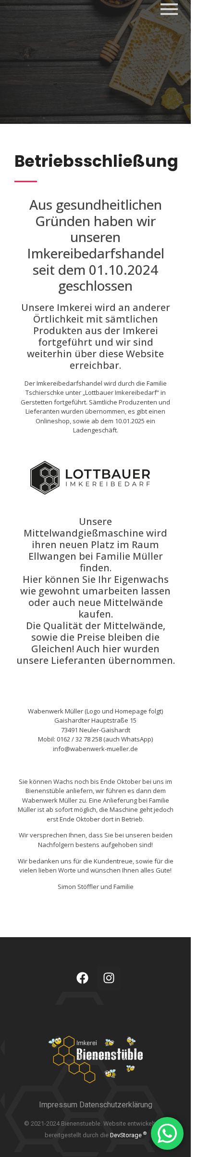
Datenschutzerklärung (115, 1104)
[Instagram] (109, 978)
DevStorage (128, 1135)
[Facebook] (82, 978)
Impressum (59, 1104)
